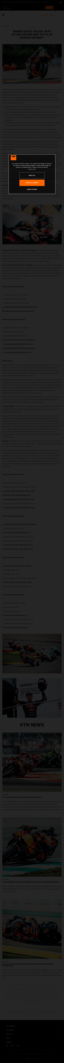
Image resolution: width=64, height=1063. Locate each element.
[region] (32, 174)
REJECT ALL (32, 175)
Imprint (34, 169)
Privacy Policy (30, 169)
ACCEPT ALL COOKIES (32, 183)
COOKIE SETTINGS (32, 189)
